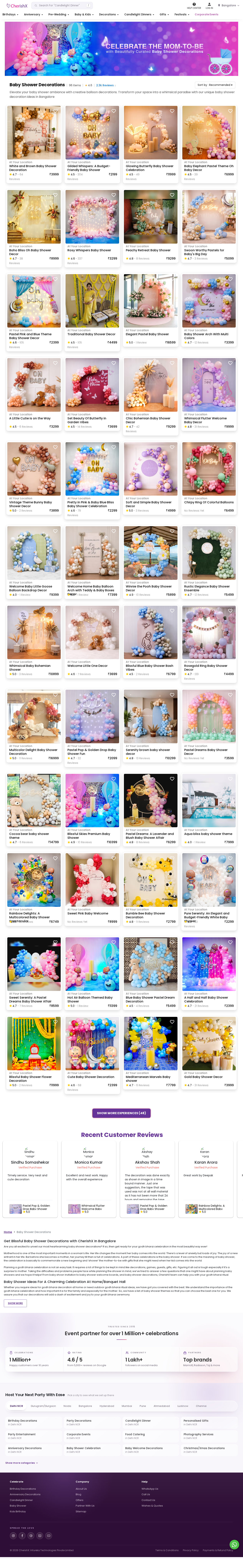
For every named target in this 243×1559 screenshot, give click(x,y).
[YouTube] (48, 1535)
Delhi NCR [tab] (16, 1406)
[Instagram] (13, 1535)
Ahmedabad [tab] (162, 1406)
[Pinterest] (30, 1535)
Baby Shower (18, 1506)
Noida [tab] (67, 1406)
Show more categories (20, 1462)
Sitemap (81, 1511)
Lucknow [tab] (182, 1406)
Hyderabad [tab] (107, 1406)
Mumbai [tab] (127, 1406)
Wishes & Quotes (152, 1506)
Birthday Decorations (23, 1489)
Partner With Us (85, 1506)
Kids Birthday (18, 1511)
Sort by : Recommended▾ (215, 85)
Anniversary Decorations (25, 1494)
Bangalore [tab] (85, 1406)
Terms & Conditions (167, 1550)
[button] (11, 14)
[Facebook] (22, 1535)
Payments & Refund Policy (218, 1550)
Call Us (146, 1494)
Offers (79, 1500)
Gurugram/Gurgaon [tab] (43, 1406)
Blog (78, 1494)
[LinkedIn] (39, 1535)
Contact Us (148, 1500)
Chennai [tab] (201, 1406)
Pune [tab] (143, 1406)
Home (8, 1232)
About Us (81, 1489)
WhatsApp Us (150, 1489)
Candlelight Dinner (21, 1500)
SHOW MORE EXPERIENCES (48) (121, 1112)
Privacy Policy (191, 1550)
